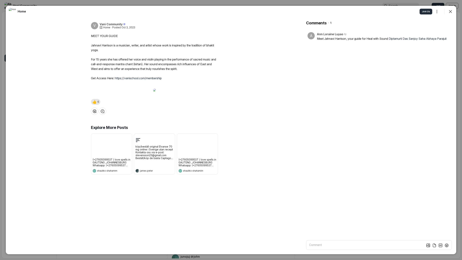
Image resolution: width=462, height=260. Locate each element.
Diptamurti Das (398, 38)
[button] (95, 102)
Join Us (426, 11)
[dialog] (231, 130)
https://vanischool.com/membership (138, 78)
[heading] (108, 171)
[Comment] (102, 111)
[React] (94, 111)
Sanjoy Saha (417, 38)
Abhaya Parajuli (436, 38)
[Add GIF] (440, 245)
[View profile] (94, 171)
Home (106, 27)
